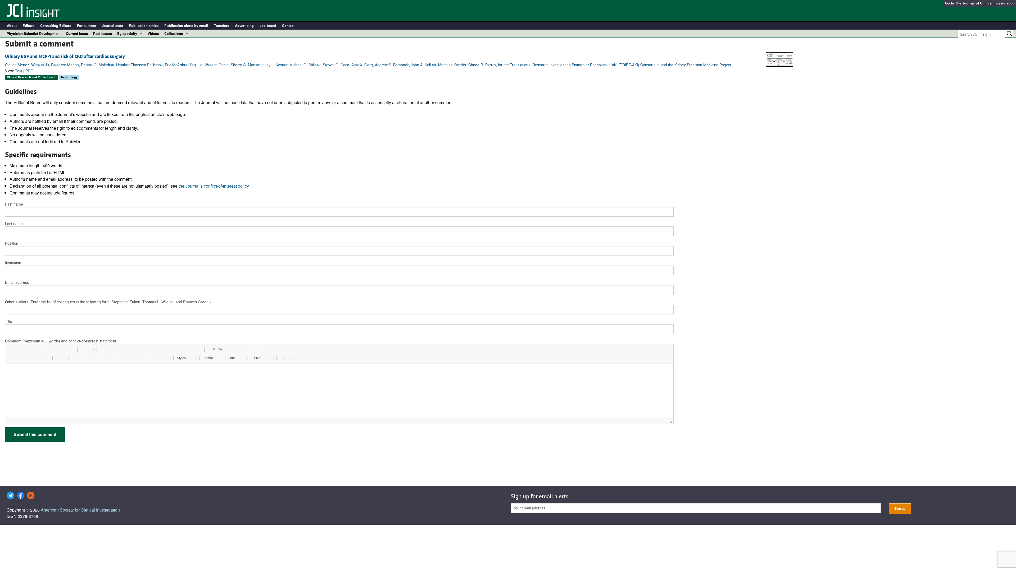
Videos (153, 33)
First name (14, 204)
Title (8, 321)
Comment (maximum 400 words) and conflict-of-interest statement (60, 340)
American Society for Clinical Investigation (80, 510)
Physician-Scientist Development (34, 33)
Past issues (102, 33)
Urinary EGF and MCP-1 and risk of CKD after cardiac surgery (65, 56)
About (12, 25)
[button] (11, 349)
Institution (13, 262)
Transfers (221, 25)
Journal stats (112, 25)
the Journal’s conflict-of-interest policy (214, 186)
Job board (268, 25)
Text (18, 70)
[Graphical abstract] (779, 59)
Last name (14, 223)
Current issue (77, 33)
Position (11, 243)
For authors (86, 25)
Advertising (244, 25)
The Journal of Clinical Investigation (985, 3)
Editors (28, 25)
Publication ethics (143, 25)
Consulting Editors (55, 25)
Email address (17, 282)
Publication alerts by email (186, 25)
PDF (29, 70)
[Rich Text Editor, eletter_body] (339, 390)
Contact (288, 25)
